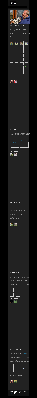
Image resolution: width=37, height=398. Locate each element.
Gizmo (16, 281)
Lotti (24, 281)
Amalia (18, 281)
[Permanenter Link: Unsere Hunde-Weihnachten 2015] (20, 180)
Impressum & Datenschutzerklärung (25, 394)
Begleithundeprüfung (24, 353)
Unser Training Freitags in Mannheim (15, 349)
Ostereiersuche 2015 (20, 140)
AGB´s (24, 392)
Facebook (14, 392)
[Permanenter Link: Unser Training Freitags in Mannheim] (20, 327)
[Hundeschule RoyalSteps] (18, 3)
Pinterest (14, 393)
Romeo (26, 281)
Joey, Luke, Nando (21, 281)
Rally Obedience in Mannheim (14, 272)
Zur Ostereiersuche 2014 (24, 148)
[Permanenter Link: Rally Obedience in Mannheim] (20, 250)
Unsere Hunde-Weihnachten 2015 (15, 202)
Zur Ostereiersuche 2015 (15, 148)
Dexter (15, 281)
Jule (23, 281)
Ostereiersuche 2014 (26, 140)
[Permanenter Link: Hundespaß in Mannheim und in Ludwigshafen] (20, 17)
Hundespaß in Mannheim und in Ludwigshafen (17, 25)
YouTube (15, 393)
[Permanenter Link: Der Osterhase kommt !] (20, 107)
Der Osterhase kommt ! (13, 129)
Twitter (15, 392)
